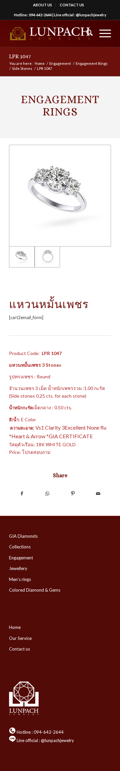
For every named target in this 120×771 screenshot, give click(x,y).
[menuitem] (43, 5)
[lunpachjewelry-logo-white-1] (50, 33)
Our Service (20, 638)
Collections (20, 546)
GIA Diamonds (23, 536)
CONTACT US (72, 5)
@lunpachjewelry (91, 15)
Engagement (21, 557)
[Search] (86, 33)
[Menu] (102, 33)
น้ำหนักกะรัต (21, 407)
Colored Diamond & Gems (34, 590)
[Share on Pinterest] (73, 493)
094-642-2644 (40, 15)
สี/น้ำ (14, 419)
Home (15, 627)
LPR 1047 (20, 56)
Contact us (19, 649)
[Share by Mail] (98, 493)
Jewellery (18, 568)
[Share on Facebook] (22, 493)
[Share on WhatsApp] (47, 493)
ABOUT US (42, 5)
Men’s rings (20, 579)
